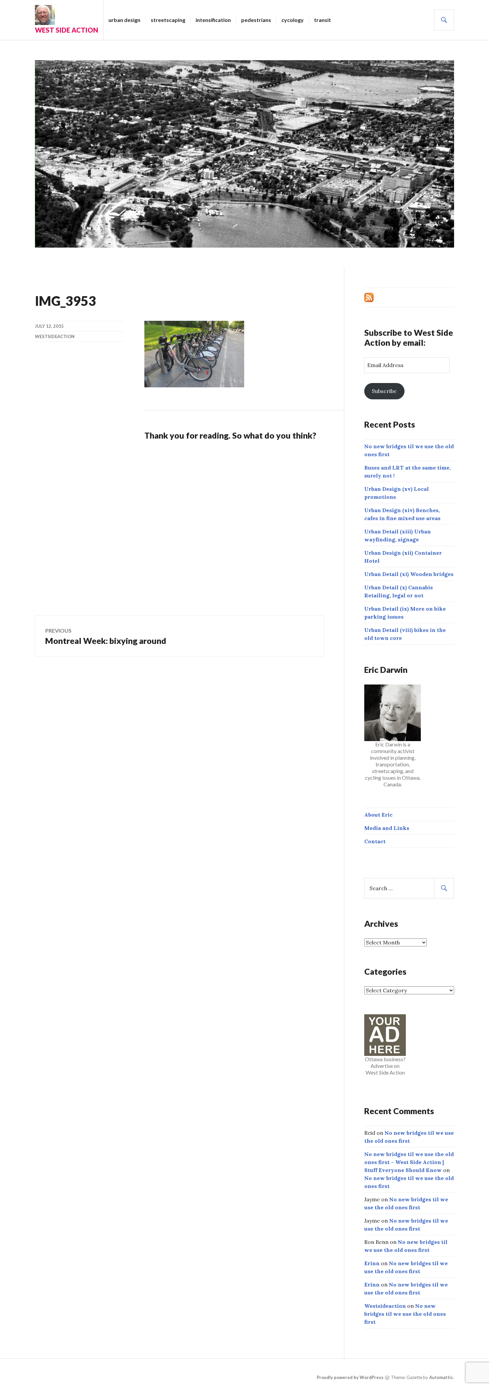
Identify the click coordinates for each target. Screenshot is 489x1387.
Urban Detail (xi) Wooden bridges (408, 574)
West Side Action (66, 30)
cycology (292, 20)
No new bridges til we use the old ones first (405, 1313)
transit (322, 20)
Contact (375, 841)
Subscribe (384, 391)
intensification (213, 20)
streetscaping (168, 20)
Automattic (441, 1377)
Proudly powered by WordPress (350, 1377)
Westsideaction (55, 336)
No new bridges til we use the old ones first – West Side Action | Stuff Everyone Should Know (409, 1162)
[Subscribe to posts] (369, 297)
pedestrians (256, 20)
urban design (124, 20)
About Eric (378, 814)
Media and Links (386, 828)
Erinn (372, 1263)
